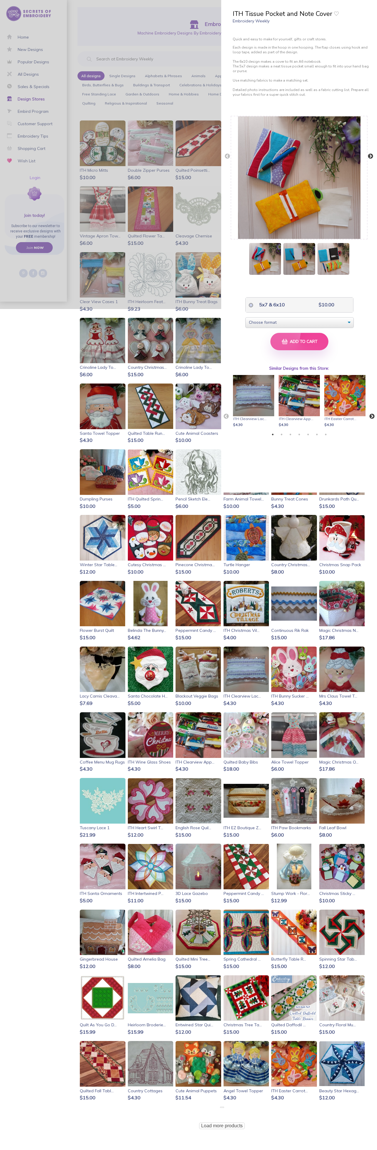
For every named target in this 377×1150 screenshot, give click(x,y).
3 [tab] (290, 434)
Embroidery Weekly (251, 21)
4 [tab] (299, 434)
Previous (227, 156)
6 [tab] (317, 434)
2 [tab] (282, 434)
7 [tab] (326, 434)
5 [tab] (308, 434)
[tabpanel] (254, 401)
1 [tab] (273, 434)
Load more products (222, 1125)
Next (370, 156)
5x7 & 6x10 (271, 304)
